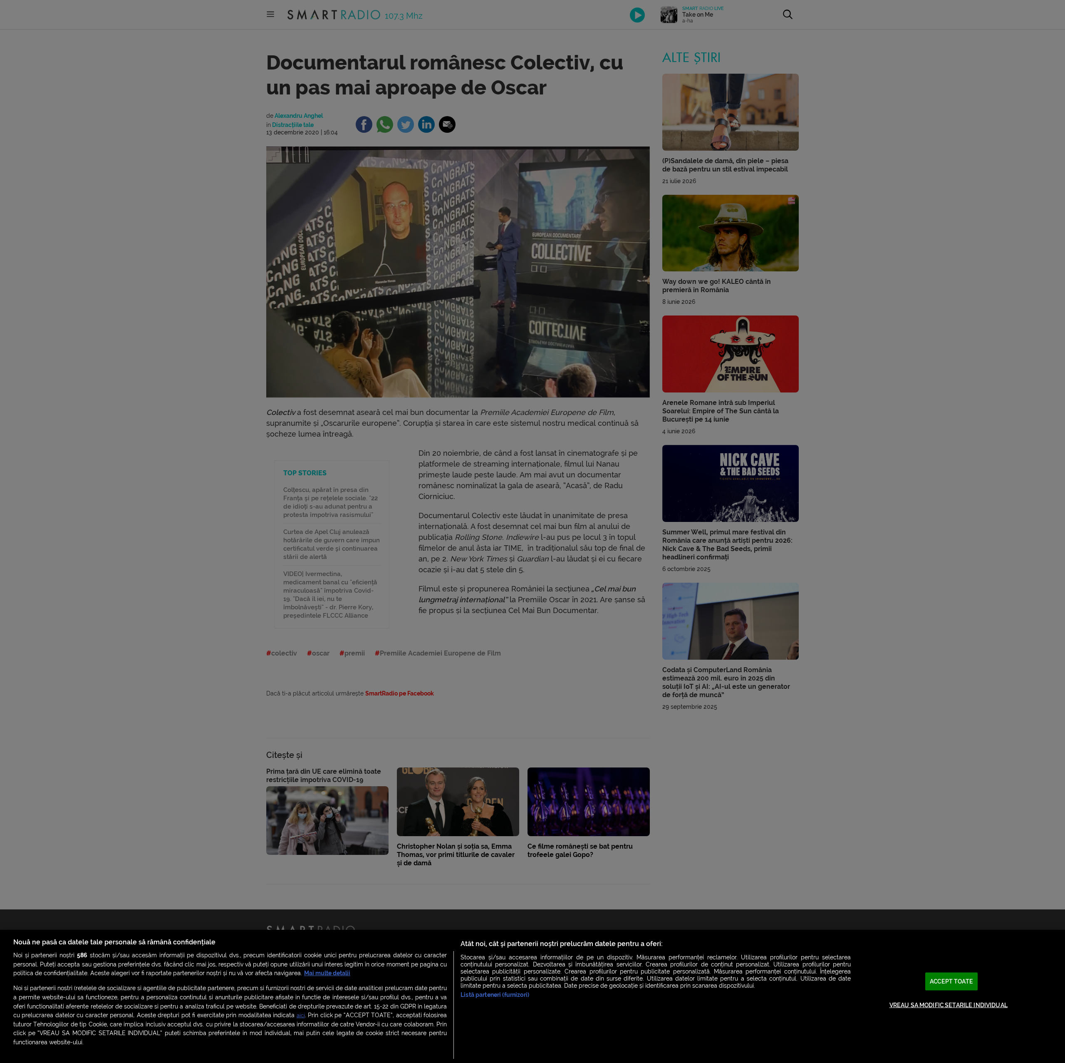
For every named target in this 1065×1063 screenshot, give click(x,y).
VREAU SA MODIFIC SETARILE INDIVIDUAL (948, 1004)
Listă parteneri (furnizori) (495, 994)
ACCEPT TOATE (951, 981)
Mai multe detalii (327, 973)
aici (301, 1015)
